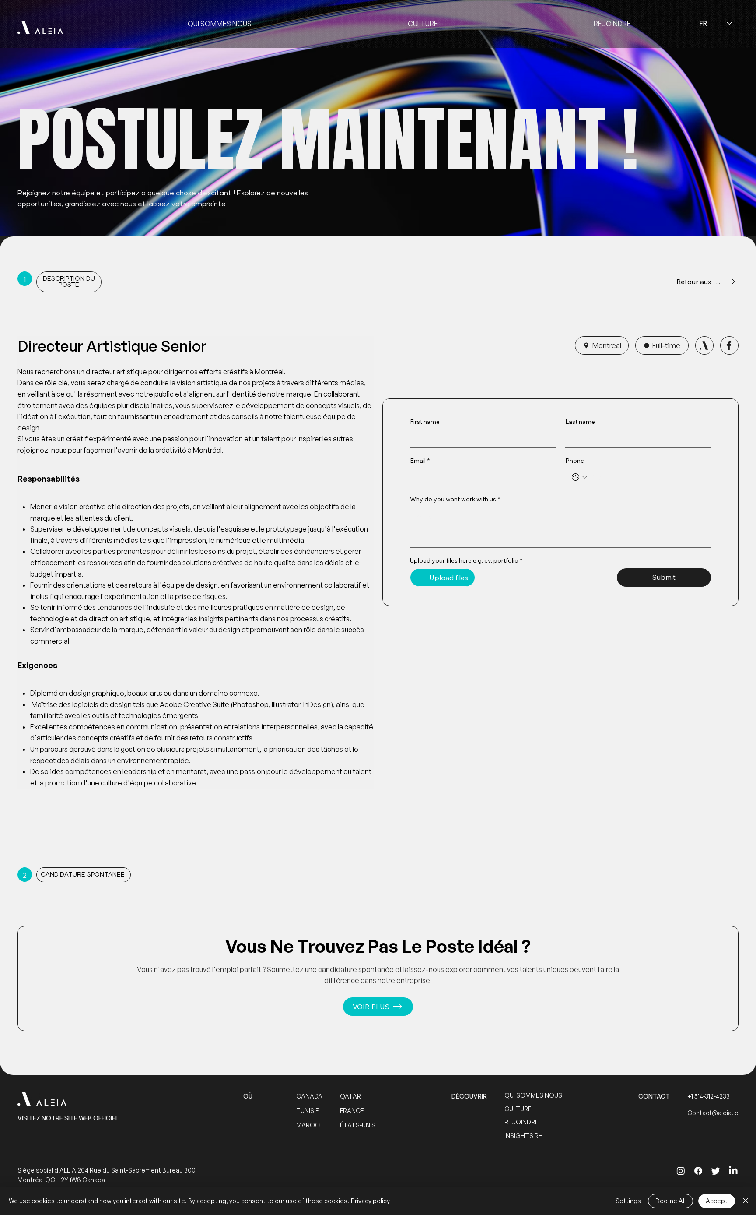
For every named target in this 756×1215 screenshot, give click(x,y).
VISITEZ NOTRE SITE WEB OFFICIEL (68, 1118)
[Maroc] (704, 345)
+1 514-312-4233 (708, 1096)
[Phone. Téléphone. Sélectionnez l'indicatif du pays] (579, 477)
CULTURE (518, 1109)
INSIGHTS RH (523, 1135)
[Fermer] (745, 1201)
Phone (574, 461)
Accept (717, 1200)
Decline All (670, 1200)
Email (420, 461)
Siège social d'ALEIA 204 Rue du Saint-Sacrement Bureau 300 (107, 1170)
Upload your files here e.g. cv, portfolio (466, 560)
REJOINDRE (521, 1122)
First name (425, 422)
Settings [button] (628, 1200)
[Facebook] (698, 1171)
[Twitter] (715, 1171)
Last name (580, 422)
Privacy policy (370, 1200)
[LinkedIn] (733, 1171)
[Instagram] (681, 1171)
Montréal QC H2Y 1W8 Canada (61, 1179)
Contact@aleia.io (712, 1112)
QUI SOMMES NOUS (533, 1095)
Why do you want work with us (455, 499)
